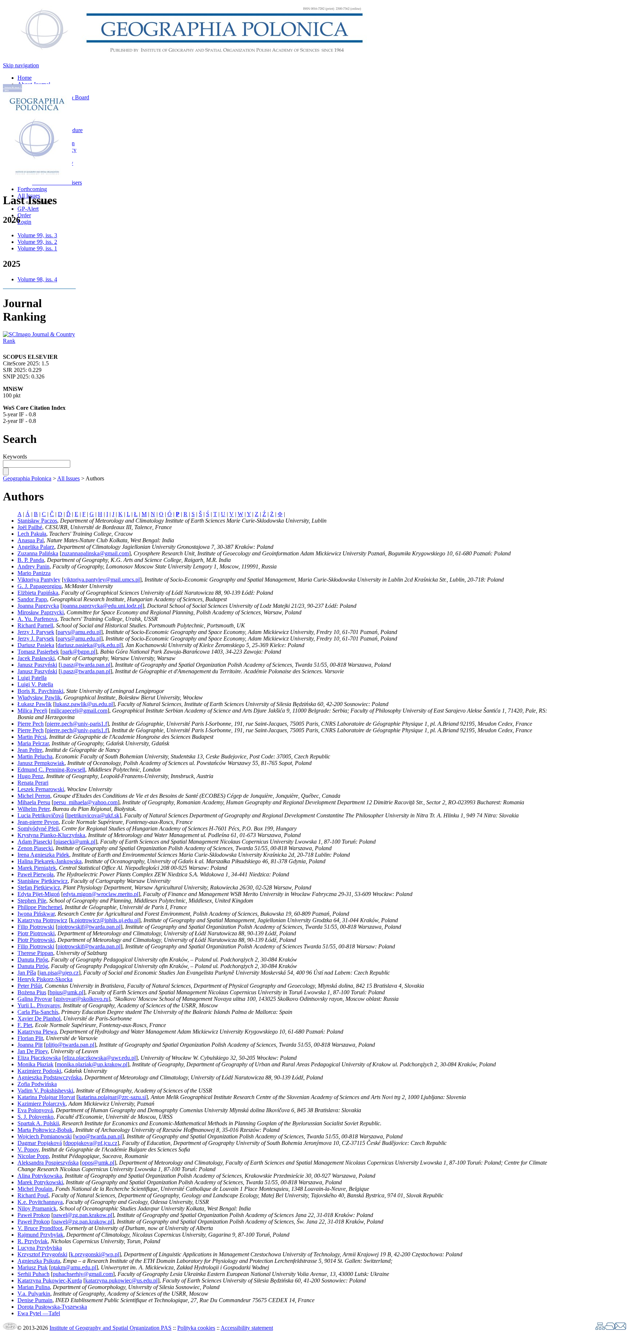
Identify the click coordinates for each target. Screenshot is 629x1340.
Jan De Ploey (32, 1051)
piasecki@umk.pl (75, 842)
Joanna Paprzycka (38, 606)
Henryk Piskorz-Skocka (44, 979)
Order (24, 215)
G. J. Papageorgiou (39, 586)
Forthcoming (32, 189)
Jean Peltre (29, 750)
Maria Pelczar (33, 743)
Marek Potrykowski (40, 1182)
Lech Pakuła (31, 534)
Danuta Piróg (32, 959)
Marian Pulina (33, 1287)
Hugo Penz (30, 776)
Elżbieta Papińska (37, 593)
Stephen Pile (31, 900)
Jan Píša (26, 973)
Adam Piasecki (34, 842)
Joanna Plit (30, 1045)
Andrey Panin (33, 566)
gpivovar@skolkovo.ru (81, 999)
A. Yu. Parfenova (37, 619)
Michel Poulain (34, 1189)
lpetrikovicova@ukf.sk (93, 815)
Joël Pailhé (29, 527)
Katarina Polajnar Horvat (46, 1097)
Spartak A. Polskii (38, 1123)
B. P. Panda (30, 560)
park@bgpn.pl (78, 652)
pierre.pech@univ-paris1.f (77, 724)
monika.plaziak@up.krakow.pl (92, 1064)
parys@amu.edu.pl (79, 632)
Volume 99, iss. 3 (37, 235)
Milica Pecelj (32, 710)
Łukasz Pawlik (34, 704)
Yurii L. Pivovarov (38, 1005)
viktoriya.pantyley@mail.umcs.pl (102, 579)
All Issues (68, 478)
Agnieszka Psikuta (38, 1261)
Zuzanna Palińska (37, 553)
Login (24, 222)
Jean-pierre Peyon (38, 822)
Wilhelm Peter (33, 809)
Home (24, 78)
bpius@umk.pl (66, 992)
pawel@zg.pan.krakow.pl (82, 1215)
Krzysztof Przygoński (42, 1254)
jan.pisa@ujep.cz (59, 973)
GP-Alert (28, 209)
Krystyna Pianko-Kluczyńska (51, 835)
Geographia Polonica (27, 478)
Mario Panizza (34, 573)
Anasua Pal (30, 540)
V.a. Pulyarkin (33, 1294)
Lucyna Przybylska (39, 1248)
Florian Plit (30, 1038)
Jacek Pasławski (36, 658)
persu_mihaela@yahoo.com (86, 802)
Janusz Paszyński (37, 665)
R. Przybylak (32, 1241)
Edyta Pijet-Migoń (38, 894)
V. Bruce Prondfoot (39, 1228)
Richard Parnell (35, 625)
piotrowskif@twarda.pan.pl (89, 927)
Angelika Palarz (35, 547)
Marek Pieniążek (36, 868)
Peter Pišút (29, 986)
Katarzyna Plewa (37, 1031)
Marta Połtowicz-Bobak (44, 1130)
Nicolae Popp (33, 1156)
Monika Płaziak (35, 1064)
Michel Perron (33, 796)
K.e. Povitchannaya (40, 1202)
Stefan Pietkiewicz (38, 887)
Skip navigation (21, 65)
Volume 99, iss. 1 (37, 248)
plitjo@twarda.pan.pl (70, 1045)
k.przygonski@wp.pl (95, 1254)
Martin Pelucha (34, 756)
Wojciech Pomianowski (44, 1136)
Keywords (15, 456)
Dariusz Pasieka (35, 645)
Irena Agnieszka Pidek (43, 855)
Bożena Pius (31, 992)
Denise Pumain (34, 1300)
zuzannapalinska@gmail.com (95, 553)
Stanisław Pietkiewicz (42, 881)
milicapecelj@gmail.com (79, 710)
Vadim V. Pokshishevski (45, 1090)
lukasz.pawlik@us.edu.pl (84, 704)
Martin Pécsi (31, 737)
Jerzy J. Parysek (35, 632)
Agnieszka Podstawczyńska (49, 1077)
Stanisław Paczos (37, 521)
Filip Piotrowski (35, 927)
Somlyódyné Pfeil (38, 828)
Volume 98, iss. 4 (37, 279)
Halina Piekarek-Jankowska (49, 861)
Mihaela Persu (33, 802)
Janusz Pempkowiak (40, 763)
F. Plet (24, 1025)
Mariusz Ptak (32, 1267)
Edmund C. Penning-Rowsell (51, 769)
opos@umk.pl (98, 1162)
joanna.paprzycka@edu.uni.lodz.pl (102, 606)
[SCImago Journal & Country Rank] (39, 341)
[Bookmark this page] (610, 1328)
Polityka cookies (196, 1328)
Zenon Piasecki (35, 848)
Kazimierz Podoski (39, 1071)
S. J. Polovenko (35, 1117)
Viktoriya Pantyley (38, 579)
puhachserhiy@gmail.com (83, 1274)
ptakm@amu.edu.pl (73, 1267)
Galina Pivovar (34, 999)
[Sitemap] (600, 1328)
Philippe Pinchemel (39, 907)
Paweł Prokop (33, 1215)
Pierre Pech (30, 724)
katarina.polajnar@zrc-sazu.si (112, 1097)
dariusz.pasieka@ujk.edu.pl (89, 645)
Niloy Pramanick (36, 1208)
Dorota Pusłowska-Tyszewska (52, 1307)
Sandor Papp (32, 599)
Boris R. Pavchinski (40, 691)
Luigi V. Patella (35, 684)
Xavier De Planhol (38, 1018)
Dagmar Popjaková (39, 1143)
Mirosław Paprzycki (40, 612)
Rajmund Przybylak (40, 1235)
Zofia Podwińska (37, 1084)
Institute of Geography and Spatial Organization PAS (110, 1328)
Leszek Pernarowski (40, 789)
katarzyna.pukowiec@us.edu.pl (121, 1280)
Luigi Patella (32, 678)
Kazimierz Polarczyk (41, 1104)
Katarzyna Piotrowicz (42, 920)
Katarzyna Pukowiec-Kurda (49, 1280)
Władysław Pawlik (39, 697)
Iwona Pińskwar (36, 914)
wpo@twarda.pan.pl (98, 1136)
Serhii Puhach (33, 1274)
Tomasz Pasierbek (38, 652)
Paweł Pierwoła (35, 874)
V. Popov (28, 1149)
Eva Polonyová (35, 1110)
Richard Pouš (32, 1195)
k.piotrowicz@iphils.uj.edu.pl (105, 920)
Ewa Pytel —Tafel (38, 1313)
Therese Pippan (35, 953)
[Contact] (620, 1328)
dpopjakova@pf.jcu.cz (91, 1143)
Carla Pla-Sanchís (37, 1012)
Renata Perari (32, 783)
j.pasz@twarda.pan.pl (85, 665)
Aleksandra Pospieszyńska (48, 1162)
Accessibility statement (247, 1328)
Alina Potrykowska (39, 1176)
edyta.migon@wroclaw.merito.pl (100, 894)
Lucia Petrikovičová (40, 815)
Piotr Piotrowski (36, 933)
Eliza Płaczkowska (39, 1058)
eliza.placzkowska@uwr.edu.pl (100, 1058)
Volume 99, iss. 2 (37, 242)
